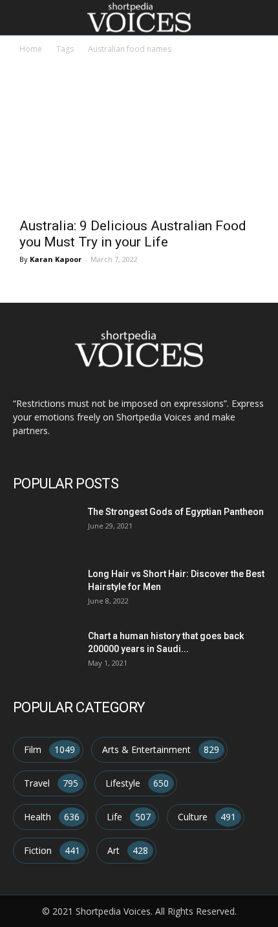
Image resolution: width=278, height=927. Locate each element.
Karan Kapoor (55, 259)
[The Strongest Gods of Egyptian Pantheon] (43, 526)
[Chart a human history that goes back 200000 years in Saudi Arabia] (43, 650)
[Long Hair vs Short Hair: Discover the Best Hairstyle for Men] (43, 588)
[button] (260, 17)
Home (30, 48)
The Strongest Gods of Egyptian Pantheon (176, 512)
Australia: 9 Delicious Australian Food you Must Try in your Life (132, 234)
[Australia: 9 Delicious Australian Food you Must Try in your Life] (139, 150)
